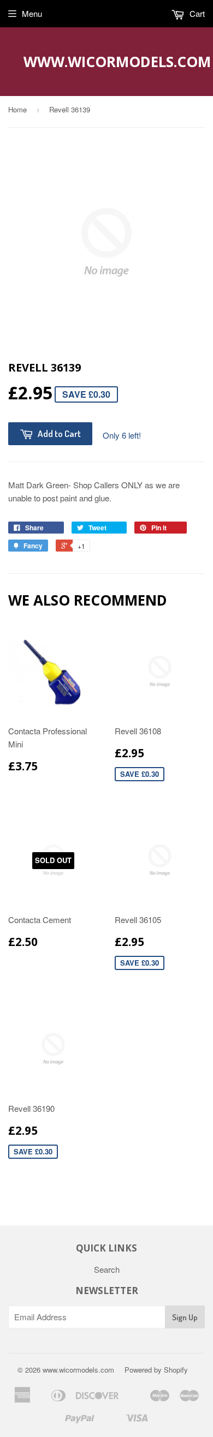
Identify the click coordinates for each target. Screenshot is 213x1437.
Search (107, 1269)
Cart (196, 13)
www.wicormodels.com (106, 61)
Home (17, 109)
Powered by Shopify (156, 1369)
